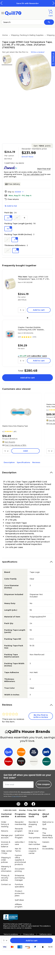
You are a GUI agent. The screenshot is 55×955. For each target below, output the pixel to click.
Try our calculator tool (33, 174)
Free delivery (14, 184)
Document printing (19, 870)
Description (9, 462)
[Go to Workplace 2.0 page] (46, 762)
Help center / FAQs (6, 852)
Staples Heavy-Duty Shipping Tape (15, 426)
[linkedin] (26, 804)
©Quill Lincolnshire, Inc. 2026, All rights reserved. (21, 926)
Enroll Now (27, 156)
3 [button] (14, 240)
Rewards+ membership (20, 823)
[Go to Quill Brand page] (8, 752)
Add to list (12, 206)
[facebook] (33, 804)
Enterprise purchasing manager (20, 877)
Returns (4, 831)
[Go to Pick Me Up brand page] (34, 752)
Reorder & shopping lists (33, 824)
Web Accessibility (47, 847)
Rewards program (19, 830)
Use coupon (43, 784)
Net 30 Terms (18, 850)
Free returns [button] (13, 199)
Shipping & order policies (6, 859)
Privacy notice (28, 934)
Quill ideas (19, 900)
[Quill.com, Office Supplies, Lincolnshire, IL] (10, 917)
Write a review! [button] (37, 52)
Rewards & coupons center (33, 851)
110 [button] (8, 229)
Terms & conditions (11, 934)
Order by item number (34, 843)
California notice (45, 934)
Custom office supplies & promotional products (20, 859)
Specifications (23, 462)
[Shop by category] (2, 12)
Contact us (6, 884)
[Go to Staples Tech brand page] (21, 762)
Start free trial (44, 169)
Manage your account (7, 836)
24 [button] (8, 218)
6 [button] (24, 218)
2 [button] (7, 239)
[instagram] (18, 804)
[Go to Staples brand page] (8, 762)
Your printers (34, 837)
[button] (53, 3)
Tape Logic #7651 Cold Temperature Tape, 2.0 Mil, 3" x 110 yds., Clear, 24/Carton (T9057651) (33, 278)
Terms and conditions (25, 792)
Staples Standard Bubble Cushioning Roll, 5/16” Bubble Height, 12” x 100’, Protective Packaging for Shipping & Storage (33, 328)
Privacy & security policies (5, 877)
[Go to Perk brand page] (46, 752)
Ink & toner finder (34, 832)
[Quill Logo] (13, 13)
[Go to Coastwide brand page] (21, 752)
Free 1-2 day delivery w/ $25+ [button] (15, 445)
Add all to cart (27, 377)
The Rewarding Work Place (47, 835)
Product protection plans (19, 893)
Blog (44, 829)
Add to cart (31, 940)
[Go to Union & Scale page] (34, 762)
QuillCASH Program (19, 836)
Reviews (36, 462)
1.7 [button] (8, 250)
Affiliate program (18, 905)
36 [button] (17, 218)
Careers (45, 842)
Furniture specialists (19, 885)
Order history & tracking (5, 824)
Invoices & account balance (5, 844)
